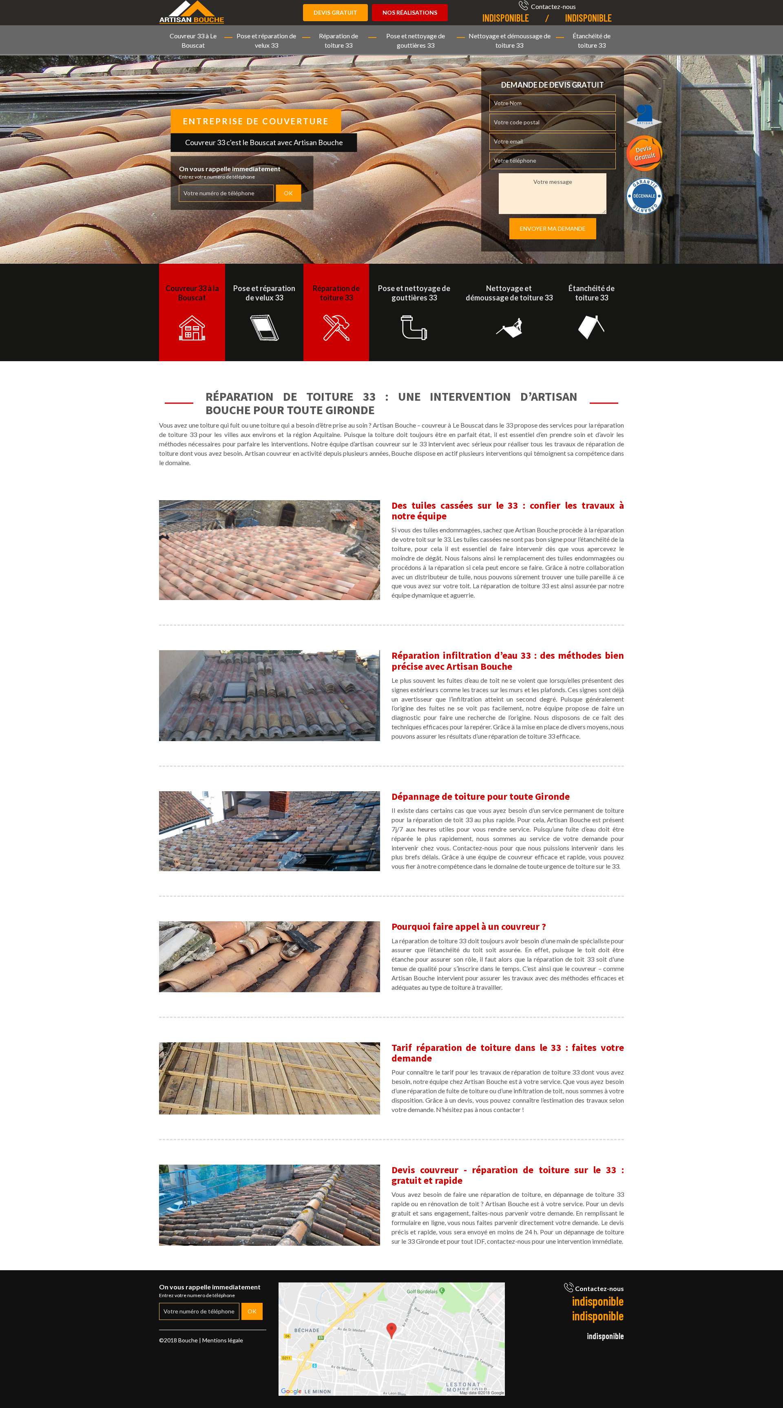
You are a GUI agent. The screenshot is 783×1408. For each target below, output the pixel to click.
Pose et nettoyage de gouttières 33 (415, 40)
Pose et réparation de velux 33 (266, 40)
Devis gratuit (335, 12)
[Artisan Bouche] (191, 11)
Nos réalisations (410, 12)
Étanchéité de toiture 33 (591, 40)
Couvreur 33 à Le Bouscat (193, 40)
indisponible (505, 18)
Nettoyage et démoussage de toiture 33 (510, 40)
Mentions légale (222, 1340)
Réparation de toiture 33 (338, 40)
